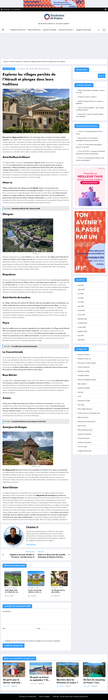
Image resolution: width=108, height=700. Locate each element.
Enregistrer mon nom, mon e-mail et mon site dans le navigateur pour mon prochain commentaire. (32, 641)
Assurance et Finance (84, 354)
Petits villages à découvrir (85, 409)
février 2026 (81, 310)
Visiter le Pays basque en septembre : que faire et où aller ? (90, 91)
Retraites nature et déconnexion (87, 421)
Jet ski (79, 396)
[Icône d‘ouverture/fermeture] (3, 30)
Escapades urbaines (83, 375)
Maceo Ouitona (82, 138)
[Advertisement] (54, 45)
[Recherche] (99, 30)
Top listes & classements (84, 434)
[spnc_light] (104, 30)
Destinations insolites (83, 371)
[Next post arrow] (68, 554)
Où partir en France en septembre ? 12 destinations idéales (39, 679)
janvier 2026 (81, 315)
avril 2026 (81, 302)
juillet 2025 (81, 340)
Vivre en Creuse (82, 447)
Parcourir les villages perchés (13, 137)
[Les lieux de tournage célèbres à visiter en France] (36, 578)
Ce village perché (9, 470)
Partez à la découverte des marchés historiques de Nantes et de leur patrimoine (51, 556)
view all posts (31, 544)
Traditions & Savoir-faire (84, 442)
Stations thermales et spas (85, 430)
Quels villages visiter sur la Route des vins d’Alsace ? (11, 591)
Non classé (81, 405)
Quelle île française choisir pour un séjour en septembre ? (89, 102)
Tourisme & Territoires (65, 30)
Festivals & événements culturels (87, 380)
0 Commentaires (45, 69)
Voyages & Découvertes (83, 30)
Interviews (80, 392)
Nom (4, 628)
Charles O (22, 69)
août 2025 (81, 336)
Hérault (35, 188)
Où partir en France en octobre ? (87, 97)
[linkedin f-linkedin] (106, 9)
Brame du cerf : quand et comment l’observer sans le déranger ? (89, 115)
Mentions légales (44, 696)
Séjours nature (82, 426)
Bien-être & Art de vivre (18, 30)
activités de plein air (11, 285)
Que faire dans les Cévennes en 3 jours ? (67, 681)
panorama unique (20, 380)
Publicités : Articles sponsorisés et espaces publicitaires (70, 696)
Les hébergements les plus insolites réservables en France (58, 591)
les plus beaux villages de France (34, 163)
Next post (41, 551)
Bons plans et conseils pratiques (87, 363)
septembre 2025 (82, 331)
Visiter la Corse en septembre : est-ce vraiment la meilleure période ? (90, 109)
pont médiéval (26, 257)
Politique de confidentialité (27, 696)
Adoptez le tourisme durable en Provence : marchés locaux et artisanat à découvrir (22, 556)
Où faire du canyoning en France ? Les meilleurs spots (94, 681)
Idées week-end (82, 384)
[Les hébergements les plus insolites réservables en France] (59, 578)
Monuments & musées (84, 401)
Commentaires (7, 611)
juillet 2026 (81, 289)
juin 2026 (80, 294)
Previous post (30, 551)
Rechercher (82, 69)
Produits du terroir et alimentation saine (89, 413)
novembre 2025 (82, 323)
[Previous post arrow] (3, 554)
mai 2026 (80, 298)
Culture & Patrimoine (34, 30)
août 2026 (81, 285)
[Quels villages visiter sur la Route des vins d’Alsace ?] (12, 578)
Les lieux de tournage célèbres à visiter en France (35, 591)
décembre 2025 (82, 319)
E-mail (38, 628)
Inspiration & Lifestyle (49, 30)
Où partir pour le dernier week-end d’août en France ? (12, 681)
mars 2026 (81, 306)
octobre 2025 (82, 327)
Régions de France (83, 417)
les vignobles (41, 308)
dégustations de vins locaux (46, 495)
